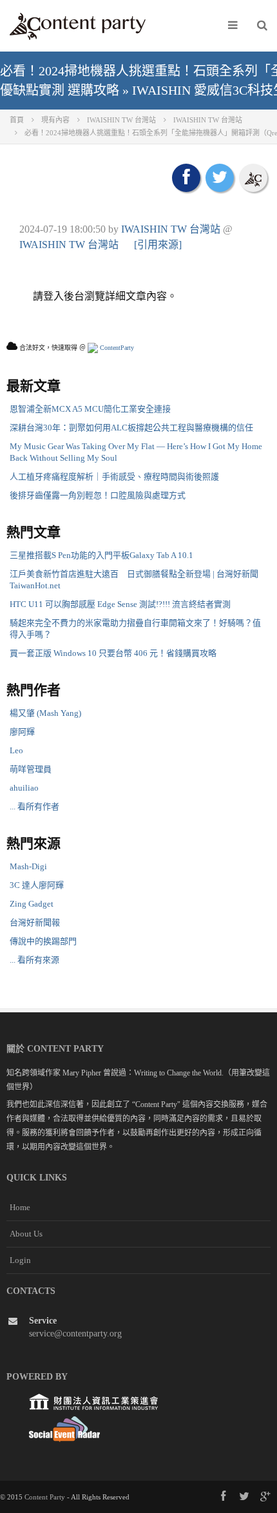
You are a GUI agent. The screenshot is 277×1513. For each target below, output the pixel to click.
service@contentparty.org (75, 1333)
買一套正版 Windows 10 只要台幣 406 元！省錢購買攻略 (113, 653)
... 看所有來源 (34, 960)
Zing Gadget (31, 904)
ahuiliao (24, 788)
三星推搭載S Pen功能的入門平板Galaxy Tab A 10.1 (101, 555)
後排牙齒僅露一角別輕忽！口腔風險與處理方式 (98, 495)
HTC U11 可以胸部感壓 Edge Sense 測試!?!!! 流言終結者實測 (120, 604)
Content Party (44, 1497)
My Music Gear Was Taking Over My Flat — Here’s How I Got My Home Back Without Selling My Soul (136, 452)
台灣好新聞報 (35, 922)
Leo (16, 750)
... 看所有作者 (34, 806)
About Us (26, 1233)
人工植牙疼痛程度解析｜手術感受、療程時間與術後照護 (114, 476)
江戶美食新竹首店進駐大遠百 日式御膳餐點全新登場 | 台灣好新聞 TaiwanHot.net (134, 579)
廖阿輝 (22, 732)
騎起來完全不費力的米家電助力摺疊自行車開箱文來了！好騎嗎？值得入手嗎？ (135, 628)
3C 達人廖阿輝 (37, 885)
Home (20, 1207)
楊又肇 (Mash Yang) (45, 713)
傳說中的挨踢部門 (43, 941)
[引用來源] (158, 244)
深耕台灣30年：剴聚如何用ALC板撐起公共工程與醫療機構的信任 (131, 427)
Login (20, 1260)
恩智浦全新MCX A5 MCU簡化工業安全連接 (90, 409)
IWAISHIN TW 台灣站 (170, 229)
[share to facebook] (186, 178)
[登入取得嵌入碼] (253, 178)
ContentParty (116, 347)
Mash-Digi (28, 866)
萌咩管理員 (31, 769)
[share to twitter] (219, 178)
